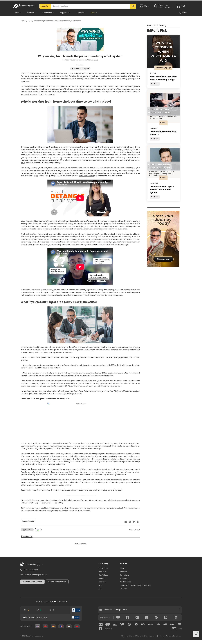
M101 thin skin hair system (49, 368)
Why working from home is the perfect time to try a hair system (57, 21)
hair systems (48, 94)
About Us (102, 572)
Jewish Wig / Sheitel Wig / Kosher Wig (135, 585)
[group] (51, 617)
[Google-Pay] (143, 624)
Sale (93, 12)
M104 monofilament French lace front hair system (45, 375)
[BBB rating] (76, 610)
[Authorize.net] (63, 610)
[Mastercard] (107, 624)
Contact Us (103, 568)
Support (79, 12)
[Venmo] (172, 624)
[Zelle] (157, 624)
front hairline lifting (87, 176)
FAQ (100, 588)
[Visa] (100, 624)
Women (123, 572)
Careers (102, 582)
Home (23, 21)
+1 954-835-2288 (31, 570)
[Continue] (179, 610)
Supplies (123, 578)
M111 (126, 357)
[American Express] (115, 624)
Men (122, 568)
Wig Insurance (151, 636)
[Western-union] (122, 624)
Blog (30, 21)
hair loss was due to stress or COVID (54, 386)
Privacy (161, 636)
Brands (101, 578)
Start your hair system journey (65, 490)
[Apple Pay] (150, 624)
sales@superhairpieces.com (36, 574)
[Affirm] (165, 624)
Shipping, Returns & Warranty (132, 636)
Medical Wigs (125, 582)
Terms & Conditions (173, 636)
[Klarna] (179, 624)
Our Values (103, 575)
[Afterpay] (129, 624)
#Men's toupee (28, 521)
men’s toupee (41, 149)
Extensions (124, 575)
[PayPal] (136, 624)
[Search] (133, 6)
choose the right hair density (85, 244)
